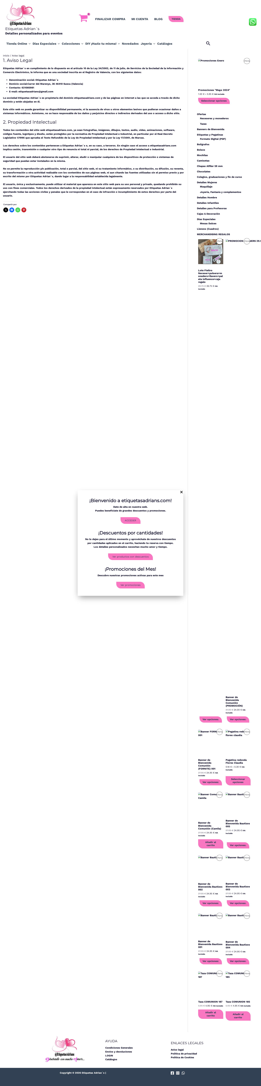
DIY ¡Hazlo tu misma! (100, 43)
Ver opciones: (211, 719)
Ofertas (201, 114)
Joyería (146, 43)
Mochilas (202, 155)
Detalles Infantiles (208, 202)
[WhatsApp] (183, 1073)
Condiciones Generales (119, 1047)
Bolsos (201, 149)
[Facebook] (172, 1073)
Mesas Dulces (208, 223)
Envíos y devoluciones (118, 1051)
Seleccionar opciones (214, 100)
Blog (158, 19)
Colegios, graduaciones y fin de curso (219, 177)
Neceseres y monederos (214, 118)
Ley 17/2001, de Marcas (130, 137)
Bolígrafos (203, 144)
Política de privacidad (184, 1053)
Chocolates (203, 171)
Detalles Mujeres (207, 182)
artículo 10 (79, 68)
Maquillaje (206, 186)
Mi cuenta (139, 19)
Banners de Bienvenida (210, 129)
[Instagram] (178, 1073)
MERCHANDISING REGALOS (213, 234)
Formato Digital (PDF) (213, 138)
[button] (176, 19)
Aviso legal (177, 1049)
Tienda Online (16, 43)
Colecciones (71, 43)
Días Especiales (44, 43)
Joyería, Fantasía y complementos (220, 192)
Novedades (130, 43)
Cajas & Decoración (208, 213)
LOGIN (109, 1055)
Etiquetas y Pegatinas (210, 134)
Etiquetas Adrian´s (22, 29)
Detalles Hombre (207, 197)
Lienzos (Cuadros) (208, 228)
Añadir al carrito (210, 844)
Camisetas (203, 160)
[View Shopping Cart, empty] (83, 19)
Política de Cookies (182, 1057)
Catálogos (164, 43)
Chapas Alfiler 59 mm (210, 166)
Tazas (203, 123)
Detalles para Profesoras (212, 208)
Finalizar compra (110, 19)
